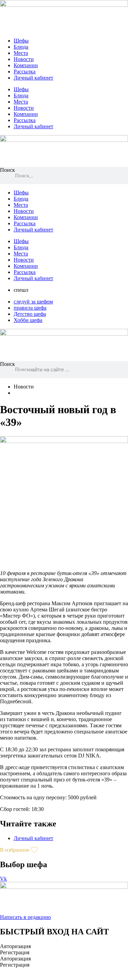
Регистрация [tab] (14, 952)
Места (21, 53)
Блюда (21, 47)
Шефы (21, 41)
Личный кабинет (33, 78)
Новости (24, 59)
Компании (26, 65)
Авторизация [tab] (15, 946)
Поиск (7, 170)
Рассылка (24, 71)
